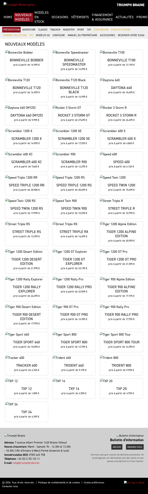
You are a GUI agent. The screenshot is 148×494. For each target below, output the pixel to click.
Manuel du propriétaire (82, 35)
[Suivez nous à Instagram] (6, 467)
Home (8, 17)
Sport (80, 29)
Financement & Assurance (102, 17)
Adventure (29, 29)
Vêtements (80, 17)
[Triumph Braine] (19, 4)
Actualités (125, 17)
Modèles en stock (41, 17)
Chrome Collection (15, 35)
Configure (59, 35)
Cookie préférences (94, 482)
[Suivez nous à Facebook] (4, 467)
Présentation (11, 29)
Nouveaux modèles (23, 17)
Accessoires (107, 35)
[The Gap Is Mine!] (134, 482)
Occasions (60, 17)
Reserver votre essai (131, 35)
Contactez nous (10, 486)
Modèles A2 (43, 35)
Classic (42, 29)
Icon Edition (101, 29)
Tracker (55, 29)
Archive (117, 447)
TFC (31, 35)
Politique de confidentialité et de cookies (59, 482)
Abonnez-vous (134, 447)
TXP (89, 29)
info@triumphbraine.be (26, 463)
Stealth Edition (120, 29)
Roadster (68, 29)
